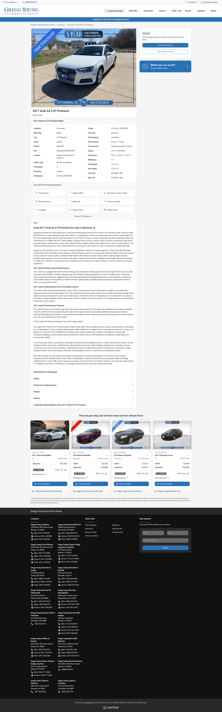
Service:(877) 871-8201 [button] (70, 630)
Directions (89, 529)
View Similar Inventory (165, 51)
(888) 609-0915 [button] (31, 2)
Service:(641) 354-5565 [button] (43, 536)
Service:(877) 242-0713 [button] (70, 656)
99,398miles (62, 458)
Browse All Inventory (165, 45)
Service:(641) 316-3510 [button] (43, 653)
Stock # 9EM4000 (119, 452)
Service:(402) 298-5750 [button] (43, 607)
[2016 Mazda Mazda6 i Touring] (131, 434)
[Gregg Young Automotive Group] (21, 11)
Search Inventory (116, 11)
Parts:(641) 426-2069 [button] (42, 656)
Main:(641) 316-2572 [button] (42, 650)
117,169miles (143, 458)
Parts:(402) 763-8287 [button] (42, 585)
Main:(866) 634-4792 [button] (69, 601)
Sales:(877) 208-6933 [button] (69, 627)
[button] (11, 2)
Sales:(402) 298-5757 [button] (42, 604)
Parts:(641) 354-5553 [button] (42, 539)
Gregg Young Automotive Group (43, 25)
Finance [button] (162, 11)
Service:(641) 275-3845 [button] (43, 559)
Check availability (43, 484)
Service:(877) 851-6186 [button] (70, 604)
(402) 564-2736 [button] (40, 624)
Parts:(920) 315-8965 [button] (69, 539)
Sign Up (165, 548)
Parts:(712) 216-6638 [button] (69, 562)
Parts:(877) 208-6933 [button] (69, 633)
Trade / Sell (176, 11)
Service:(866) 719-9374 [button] (43, 582)
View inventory (91, 525)
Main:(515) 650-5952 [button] (69, 579)
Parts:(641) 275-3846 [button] (42, 562)
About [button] (213, 11)
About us (115, 525)
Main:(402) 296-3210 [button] (42, 601)
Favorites (192, 2)
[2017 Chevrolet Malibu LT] (49, 434)
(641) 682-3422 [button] (40, 692)
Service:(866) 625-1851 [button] (70, 585)
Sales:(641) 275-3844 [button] (42, 556)
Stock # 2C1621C (38, 452)
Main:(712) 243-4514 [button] (69, 624)
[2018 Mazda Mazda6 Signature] (90, 434)
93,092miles (185, 458)
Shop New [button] (133, 11)
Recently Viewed (210, 2)
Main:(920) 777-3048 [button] (42, 672)
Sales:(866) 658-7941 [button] (69, 653)
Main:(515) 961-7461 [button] (69, 650)
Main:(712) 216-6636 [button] (69, 556)
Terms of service (91, 536)
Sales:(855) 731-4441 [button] (69, 582)
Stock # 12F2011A (161, 452)
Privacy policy (117, 532)
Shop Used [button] (148, 11)
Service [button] (188, 11)
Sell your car (117, 529)
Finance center (91, 532)
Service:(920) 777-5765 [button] (43, 675)
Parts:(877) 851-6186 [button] (69, 607)
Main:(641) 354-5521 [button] (42, 533)
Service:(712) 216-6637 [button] (70, 559)
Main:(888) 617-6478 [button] (42, 579)
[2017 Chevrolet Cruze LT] (172, 434)
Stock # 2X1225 (78, 452)
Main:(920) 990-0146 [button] (69, 533)
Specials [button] (201, 11)
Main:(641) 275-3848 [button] (42, 553)
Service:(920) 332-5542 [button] (70, 536)
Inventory (61, 25)
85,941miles (103, 458)
